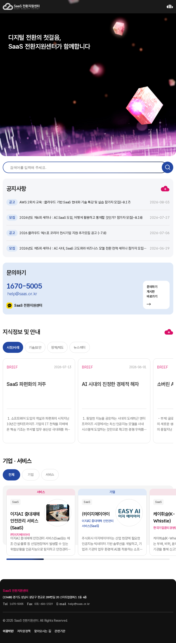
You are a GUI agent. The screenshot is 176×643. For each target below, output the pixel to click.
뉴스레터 (79, 347)
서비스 (50, 475)
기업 (30, 475)
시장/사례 (13, 347)
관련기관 (60, 631)
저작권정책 (23, 631)
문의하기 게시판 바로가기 (152, 291)
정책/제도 (57, 347)
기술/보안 (35, 347)
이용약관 (8, 631)
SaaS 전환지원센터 (28, 305)
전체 (11, 475)
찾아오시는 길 (42, 631)
